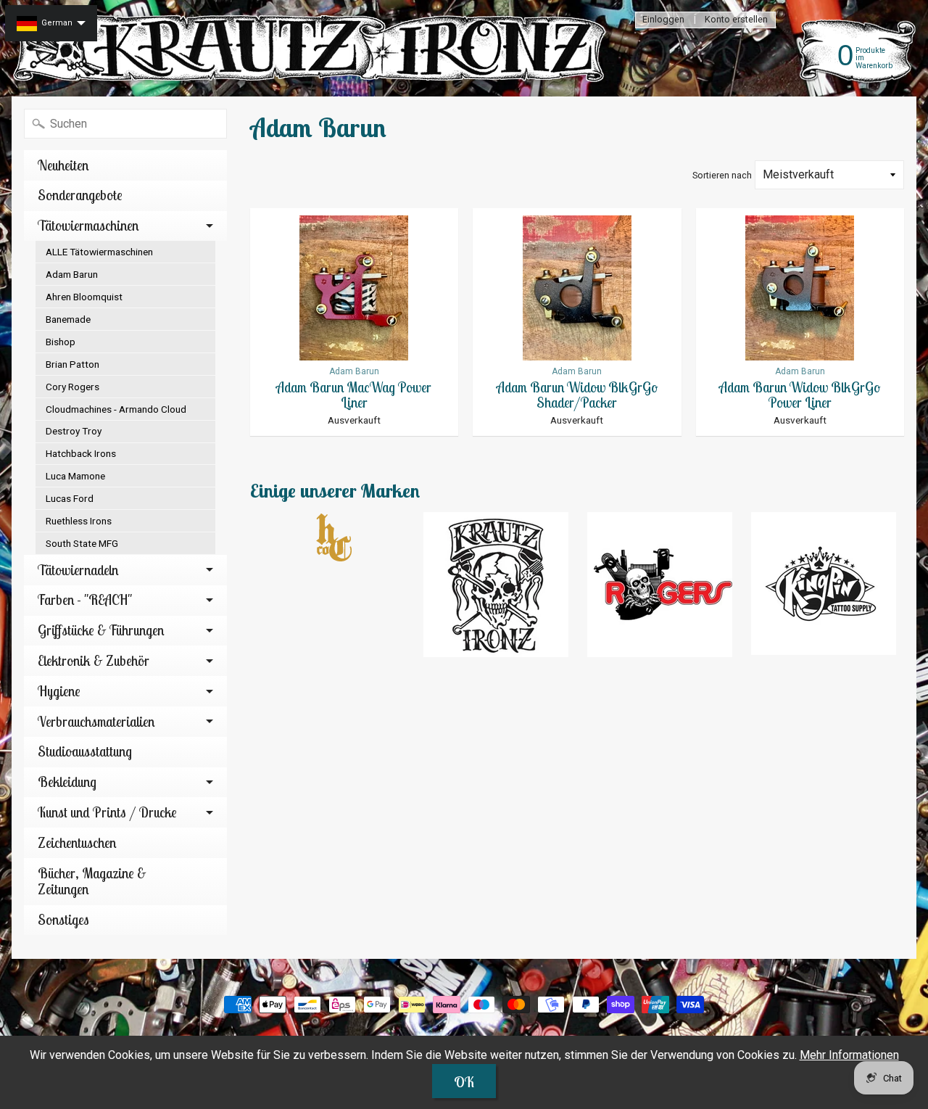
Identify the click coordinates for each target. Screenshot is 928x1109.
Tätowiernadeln (78, 570)
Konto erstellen (736, 20)
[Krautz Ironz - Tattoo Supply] (312, 48)
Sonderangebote (80, 195)
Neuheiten (63, 165)
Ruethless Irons (79, 521)
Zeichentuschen (77, 843)
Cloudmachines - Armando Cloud (116, 409)
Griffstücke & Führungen (101, 630)
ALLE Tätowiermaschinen (99, 251)
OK (464, 1082)
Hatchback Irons (81, 453)
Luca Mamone (75, 476)
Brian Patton (72, 364)
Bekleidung (67, 782)
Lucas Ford (70, 498)
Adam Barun (72, 274)
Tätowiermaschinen (88, 225)
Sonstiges (63, 919)
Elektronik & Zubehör (93, 660)
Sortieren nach (722, 175)
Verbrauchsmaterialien (96, 721)
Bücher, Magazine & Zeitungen (92, 882)
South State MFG (82, 543)
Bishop (60, 341)
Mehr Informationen (849, 1055)
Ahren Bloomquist (84, 296)
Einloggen (663, 20)
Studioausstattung (85, 751)
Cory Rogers (72, 386)
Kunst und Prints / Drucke (107, 812)
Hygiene (59, 691)
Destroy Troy (74, 431)
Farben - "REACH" (85, 600)
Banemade (68, 319)
